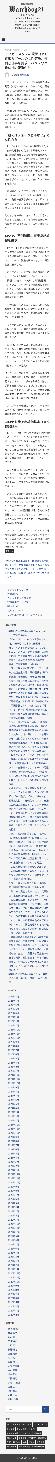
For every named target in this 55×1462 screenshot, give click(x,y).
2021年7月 (13, 1244)
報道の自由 (11, 1437)
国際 (25, 50)
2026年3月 (13, 1017)
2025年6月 (13, 1054)
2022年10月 (14, 1182)
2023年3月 (13, 1161)
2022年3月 (13, 1211)
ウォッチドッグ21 (27, 15)
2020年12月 (14, 1273)
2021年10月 (14, 1232)
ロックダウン (26, 1433)
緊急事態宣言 (24, 1446)
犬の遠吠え (13, 594)
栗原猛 (11, 1386)
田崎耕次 (12, 1341)
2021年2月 (13, 1265)
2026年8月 (13, 996)
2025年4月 (13, 1062)
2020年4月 (13, 1306)
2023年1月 (13, 1170)
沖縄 (25, 1442)
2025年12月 (14, 1029)
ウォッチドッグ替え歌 (19, 598)
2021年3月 (13, 1261)
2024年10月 (14, 1083)
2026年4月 (13, 1013)
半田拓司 (12, 1378)
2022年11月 (14, 1178)
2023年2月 (13, 1166)
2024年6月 (13, 1099)
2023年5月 (13, 1153)
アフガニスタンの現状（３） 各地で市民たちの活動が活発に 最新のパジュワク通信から (27, 573)
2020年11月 (14, 1277)
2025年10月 (14, 1038)
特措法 (31, 1442)
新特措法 (17, 1442)
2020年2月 (13, 1314)
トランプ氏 (21, 1428)
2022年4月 (13, 1207)
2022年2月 (13, 1215)
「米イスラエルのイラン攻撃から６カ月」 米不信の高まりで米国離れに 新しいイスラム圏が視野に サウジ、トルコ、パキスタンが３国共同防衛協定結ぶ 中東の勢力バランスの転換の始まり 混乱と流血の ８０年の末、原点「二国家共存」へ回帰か (28, 652)
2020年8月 (13, 1290)
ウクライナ (27, 1424)
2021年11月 (14, 1228)
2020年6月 (13, 1298)
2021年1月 (13, 1269)
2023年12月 (14, 1124)
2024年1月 (13, 1120)
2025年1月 (13, 1071)
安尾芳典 (12, 1395)
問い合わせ (13, 606)
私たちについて (15, 610)
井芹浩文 (12, 1333)
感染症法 (42, 1437)
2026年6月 (13, 1004)
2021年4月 (13, 1256)
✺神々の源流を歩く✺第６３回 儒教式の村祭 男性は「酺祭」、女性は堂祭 (27, 978)
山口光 (11, 1345)
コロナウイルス (40, 1424)
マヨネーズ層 (12, 1433)
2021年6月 (13, 1248)
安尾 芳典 (13, 1399)
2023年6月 (13, 1149)
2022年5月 (13, 1203)
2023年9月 (13, 1137)
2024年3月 (13, 1112)
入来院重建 (14, 1366)
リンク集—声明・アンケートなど (24, 614)
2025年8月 (13, 1046)
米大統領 (40, 1442)
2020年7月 (13, 1294)
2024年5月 (13, 1104)
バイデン (32, 1428)
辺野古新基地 (38, 1446)
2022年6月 (13, 1199)
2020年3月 (13, 1310)
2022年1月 (13, 1219)
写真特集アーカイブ (17, 602)
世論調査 (38, 1433)
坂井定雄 (24, 74)
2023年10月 (14, 1133)
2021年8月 (13, 1240)
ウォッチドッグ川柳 (17, 589)
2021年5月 (13, 1252)
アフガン (9, 551)
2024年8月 (13, 1091)
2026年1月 (13, 1025)
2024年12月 (14, 1075)
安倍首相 (22, 1437)
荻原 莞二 (13, 1362)
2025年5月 (13, 1058)
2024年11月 (14, 1079)
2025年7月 (13, 1050)
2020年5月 (13, 1302)
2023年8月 (13, 1141)
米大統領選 (11, 1446)
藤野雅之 (12, 1349)
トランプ (11, 1428)
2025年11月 (14, 1033)
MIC (8, 1424)
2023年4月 (13, 1157)
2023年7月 (13, 1145)
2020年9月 (13, 1285)
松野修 (11, 1357)
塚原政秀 (12, 1353)
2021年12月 (14, 1223)
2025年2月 (13, 1066)
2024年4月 (13, 1108)
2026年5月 (13, 1009)
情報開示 (32, 1437)
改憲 (9, 1442)
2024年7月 (13, 1095)
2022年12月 (14, 1174)
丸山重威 (12, 1370)
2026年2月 (13, 1021)
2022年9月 (13, 1186)
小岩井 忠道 (14, 1382)
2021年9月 (13, 1236)
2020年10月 (14, 1281)
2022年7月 (13, 1195)
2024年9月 (13, 1087)
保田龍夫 (12, 1390)
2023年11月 (14, 1128)
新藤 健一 (13, 1337)
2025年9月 (13, 1042)
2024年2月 (13, 1116)
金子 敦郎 (13, 1329)
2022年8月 (13, 1190)
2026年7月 (13, 1000)
